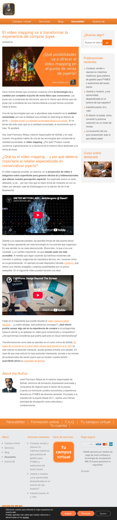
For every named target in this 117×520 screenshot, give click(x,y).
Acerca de (10, 461)
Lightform (69, 263)
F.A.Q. (69, 422)
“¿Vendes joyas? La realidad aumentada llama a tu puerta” (38, 120)
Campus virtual (12, 443)
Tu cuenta (58, 425)
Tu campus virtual (95, 422)
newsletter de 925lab (34, 360)
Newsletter (16, 422)
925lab (58, 9)
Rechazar (85, 513)
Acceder (85, 471)
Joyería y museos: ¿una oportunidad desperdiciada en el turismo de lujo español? (40, 481)
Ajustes (103, 513)
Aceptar (68, 513)
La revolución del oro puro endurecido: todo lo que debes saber (98, 134)
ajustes (26, 517)
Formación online (45, 422)
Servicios (9, 447)
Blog (7, 452)
